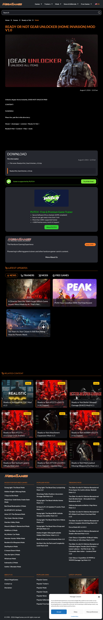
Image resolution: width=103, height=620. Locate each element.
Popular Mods (42, 588)
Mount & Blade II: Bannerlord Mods (16, 526)
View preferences (92, 612)
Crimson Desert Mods (12, 550)
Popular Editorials (43, 600)
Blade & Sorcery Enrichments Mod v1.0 (51, 539)
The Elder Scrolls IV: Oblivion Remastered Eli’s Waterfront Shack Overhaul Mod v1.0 (84, 514)
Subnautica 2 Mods (11, 562)
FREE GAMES (62, 275)
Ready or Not (26, 20)
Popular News (42, 596)
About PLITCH (51, 227)
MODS (44, 275)
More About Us (51, 257)
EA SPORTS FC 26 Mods (13, 510)
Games (15, 20)
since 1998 (89, 244)
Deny (75, 612)
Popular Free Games (44, 604)
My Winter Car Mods (12, 534)
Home (7, 20)
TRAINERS (29, 275)
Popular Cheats (42, 592)
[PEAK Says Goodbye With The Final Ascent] (75, 293)
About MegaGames (11, 580)
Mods (37, 20)
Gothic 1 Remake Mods (12, 567)
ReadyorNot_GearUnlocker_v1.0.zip (21, 171)
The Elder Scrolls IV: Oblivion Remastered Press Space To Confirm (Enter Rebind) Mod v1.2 (84, 489)
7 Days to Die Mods (11, 495)
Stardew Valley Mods (12, 522)
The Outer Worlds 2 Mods (13, 518)
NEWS (13, 275)
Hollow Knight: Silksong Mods (15, 491)
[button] (99, 597)
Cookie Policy (74, 616)
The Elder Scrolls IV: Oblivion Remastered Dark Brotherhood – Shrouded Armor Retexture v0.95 (84, 498)
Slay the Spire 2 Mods (12, 554)
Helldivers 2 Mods (10, 530)
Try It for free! (88, 181)
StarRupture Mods (11, 546)
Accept (59, 612)
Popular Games (42, 580)
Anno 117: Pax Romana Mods (14, 514)
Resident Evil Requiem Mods (14, 542)
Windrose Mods (10, 558)
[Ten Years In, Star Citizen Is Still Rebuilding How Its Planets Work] (28, 323)
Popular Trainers (43, 584)
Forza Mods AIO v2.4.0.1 (77, 527)
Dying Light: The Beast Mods (14, 487)
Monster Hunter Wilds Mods (14, 538)
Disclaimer (8, 588)
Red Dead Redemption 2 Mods (15, 506)
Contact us (8, 584)
